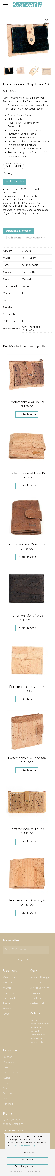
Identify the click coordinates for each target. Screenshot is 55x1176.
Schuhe (7, 1093)
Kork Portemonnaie (25, 206)
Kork (24, 272)
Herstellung (36, 983)
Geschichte (9, 977)
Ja (23, 293)
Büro (6, 1099)
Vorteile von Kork (39, 988)
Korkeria (42, 206)
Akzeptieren (27, 1153)
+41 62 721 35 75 (12, 1120)
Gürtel (6, 1078)
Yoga (5, 1088)
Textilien (33, 272)
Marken (7, 988)
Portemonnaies (25, 200)
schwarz (33, 265)
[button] (5, 4)
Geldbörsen (36, 196)
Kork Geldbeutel (27, 203)
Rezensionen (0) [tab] (35, 238)
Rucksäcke (9, 1062)
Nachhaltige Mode (23, 210)
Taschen (7, 1057)
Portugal (26, 286)
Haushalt (8, 1104)
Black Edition (22, 196)
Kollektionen (9, 200)
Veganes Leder (30, 213)
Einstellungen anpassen (27, 1167)
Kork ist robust (38, 1042)
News (6, 1014)
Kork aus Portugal (39, 977)
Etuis (5, 1067)
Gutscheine (36, 998)
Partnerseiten (10, 998)
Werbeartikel (37, 1003)
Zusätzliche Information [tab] (18, 231)
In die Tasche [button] (27, 414)
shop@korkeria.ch (13, 1124)
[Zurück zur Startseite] (27, 4)
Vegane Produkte (12, 213)
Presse (6, 1003)
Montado (8, 210)
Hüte (5, 1083)
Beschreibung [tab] (13, 238)
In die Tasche (15, 181)
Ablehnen (27, 1160)
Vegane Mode (41, 210)
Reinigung (35, 993)
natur (25, 265)
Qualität (7, 983)
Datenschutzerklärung (24, 1146)
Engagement (10, 993)
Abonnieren (26, 960)
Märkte (7, 1009)
